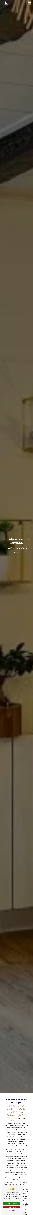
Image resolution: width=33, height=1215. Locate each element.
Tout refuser (11, 1207)
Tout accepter (12, 1203)
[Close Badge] (25, 1210)
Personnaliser (11, 1211)
